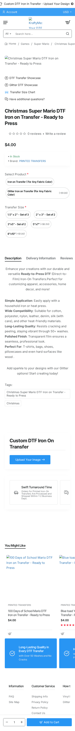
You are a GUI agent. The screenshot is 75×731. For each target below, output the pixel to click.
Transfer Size (14, 207)
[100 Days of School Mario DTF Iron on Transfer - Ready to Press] (29, 578)
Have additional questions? (27, 99)
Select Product (15, 174)
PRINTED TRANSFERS (32, 161)
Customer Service (43, 686)
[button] (49, 722)
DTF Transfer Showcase (25, 78)
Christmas (13, 403)
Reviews (66, 258)
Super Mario (41, 43)
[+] (21, 722)
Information (16, 686)
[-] (6, 722)
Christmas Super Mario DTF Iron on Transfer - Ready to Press (36, 393)
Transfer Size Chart (22, 92)
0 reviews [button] (34, 134)
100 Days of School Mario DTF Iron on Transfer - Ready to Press (29, 613)
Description (13, 258)
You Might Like (15, 545)
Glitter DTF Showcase (23, 85)
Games (25, 43)
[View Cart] (68, 22)
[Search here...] (68, 34)
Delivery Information (41, 258)
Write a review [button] (55, 134)
